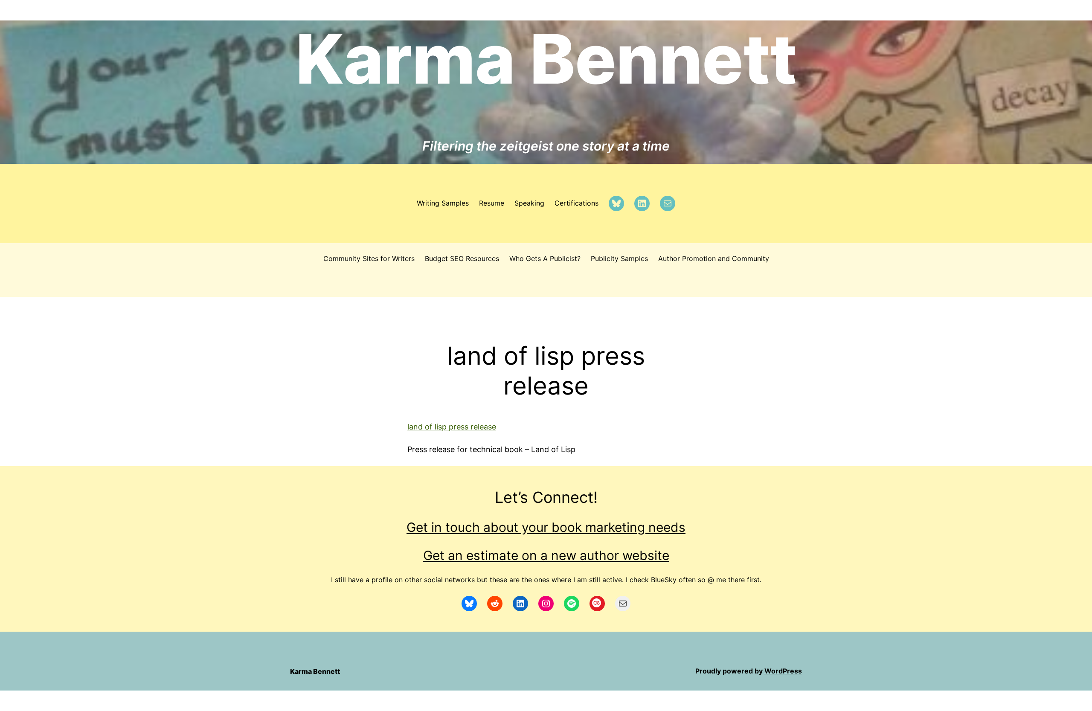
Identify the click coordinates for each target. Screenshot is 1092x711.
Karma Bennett (546, 58)
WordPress (783, 671)
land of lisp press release (451, 426)
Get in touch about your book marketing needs (546, 527)
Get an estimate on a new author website (546, 555)
